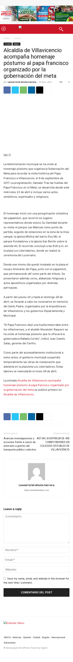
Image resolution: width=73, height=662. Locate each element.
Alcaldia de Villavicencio (19, 394)
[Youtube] (27, 654)
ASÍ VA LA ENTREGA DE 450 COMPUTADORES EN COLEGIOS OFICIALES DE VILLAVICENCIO (53, 444)
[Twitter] (15, 90)
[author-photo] (36, 480)
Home (7, 38)
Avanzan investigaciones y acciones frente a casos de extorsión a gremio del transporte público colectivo (20, 444)
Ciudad (17, 38)
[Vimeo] (22, 654)
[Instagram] (10, 654)
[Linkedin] (31, 90)
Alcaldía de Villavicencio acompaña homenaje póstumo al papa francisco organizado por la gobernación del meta (36, 385)
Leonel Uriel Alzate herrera (22, 82)
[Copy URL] (39, 90)
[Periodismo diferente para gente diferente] (36, 29)
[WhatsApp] (23, 90)
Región (16, 44)
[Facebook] (7, 90)
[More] (48, 90)
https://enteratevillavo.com (36, 490)
